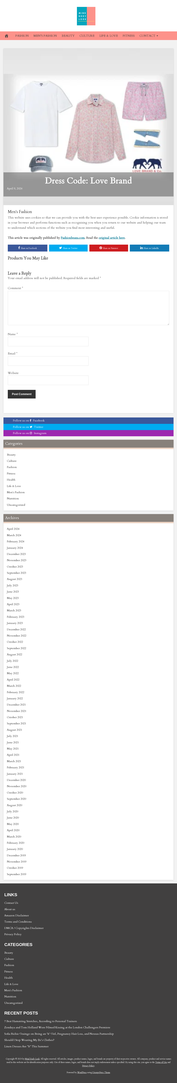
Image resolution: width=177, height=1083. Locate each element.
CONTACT (147, 36)
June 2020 (13, 818)
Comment (15, 288)
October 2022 (15, 642)
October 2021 (15, 717)
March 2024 (14, 535)
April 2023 (13, 604)
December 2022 (16, 629)
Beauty (11, 455)
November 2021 (16, 711)
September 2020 (16, 799)
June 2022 (13, 667)
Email (12, 353)
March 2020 (14, 837)
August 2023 (14, 579)
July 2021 (12, 736)
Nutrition (13, 498)
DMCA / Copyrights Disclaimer (24, 928)
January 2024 (15, 548)
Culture (12, 461)
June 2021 (13, 742)
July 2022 (12, 661)
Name (13, 334)
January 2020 (15, 849)
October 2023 (15, 567)
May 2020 (13, 824)
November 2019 (16, 862)
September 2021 (16, 723)
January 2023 (15, 623)
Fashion (12, 467)
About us (9, 909)
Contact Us (11, 903)
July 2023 (12, 585)
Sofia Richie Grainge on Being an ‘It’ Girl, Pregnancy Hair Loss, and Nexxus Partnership (59, 1034)
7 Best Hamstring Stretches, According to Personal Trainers (40, 1021)
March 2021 (14, 761)
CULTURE (87, 36)
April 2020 (13, 830)
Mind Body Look (32, 1058)
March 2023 (14, 610)
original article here (112, 238)
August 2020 (14, 805)
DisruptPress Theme (101, 1072)
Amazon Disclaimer (16, 915)
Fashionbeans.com (73, 238)
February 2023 (15, 617)
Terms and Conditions (18, 922)
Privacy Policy (13, 934)
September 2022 (16, 648)
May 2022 (13, 673)
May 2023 (13, 598)
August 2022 (14, 654)
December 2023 (16, 554)
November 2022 (16, 636)
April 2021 (13, 755)
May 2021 (13, 749)
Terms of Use (161, 1062)
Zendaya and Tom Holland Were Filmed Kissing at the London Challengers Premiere (57, 1027)
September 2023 (16, 573)
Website (13, 373)
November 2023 (16, 560)
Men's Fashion (20, 211)
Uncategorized (16, 505)
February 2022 (15, 692)
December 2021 (16, 705)
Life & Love (14, 486)
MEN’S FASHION (45, 36)
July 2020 (12, 811)
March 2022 (14, 686)
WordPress (82, 1072)
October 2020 (15, 793)
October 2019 (15, 868)
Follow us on (29, 420)
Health (11, 480)
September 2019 (16, 874)
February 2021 (15, 767)
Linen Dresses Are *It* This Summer (26, 1046)
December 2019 (16, 855)
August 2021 (14, 730)
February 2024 (15, 541)
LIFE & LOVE (108, 36)
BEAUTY (68, 36)
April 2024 (13, 529)
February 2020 (15, 843)
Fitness (11, 473)
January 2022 (15, 698)
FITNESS (129, 36)
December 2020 (16, 780)
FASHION (22, 36)
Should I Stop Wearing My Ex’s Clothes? (29, 1040)
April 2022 (13, 680)
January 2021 (15, 774)
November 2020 (16, 786)
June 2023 (13, 592)
